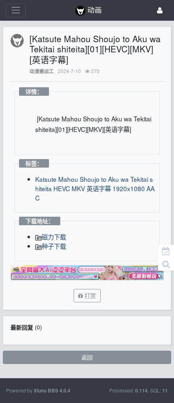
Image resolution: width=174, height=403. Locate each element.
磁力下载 (54, 236)
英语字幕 (99, 188)
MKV (78, 188)
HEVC (61, 188)
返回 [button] (87, 357)
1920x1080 (128, 188)
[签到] (166, 251)
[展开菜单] (15, 10)
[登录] (160, 10)
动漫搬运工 (42, 71)
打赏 (89, 295)
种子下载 (54, 245)
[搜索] (166, 264)
